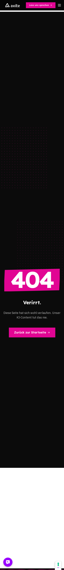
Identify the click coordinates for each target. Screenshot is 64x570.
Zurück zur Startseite (30, 332)
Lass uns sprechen (39, 5)
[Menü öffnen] (59, 5)
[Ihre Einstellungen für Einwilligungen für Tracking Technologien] (58, 564)
